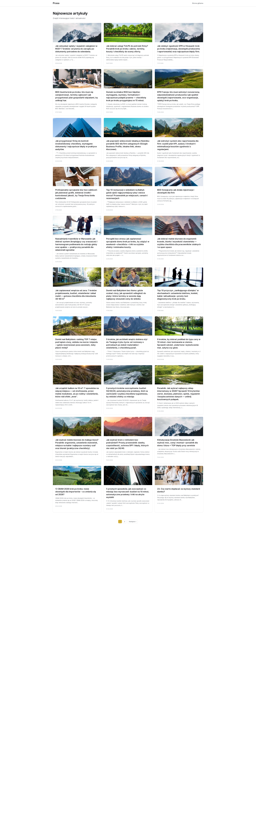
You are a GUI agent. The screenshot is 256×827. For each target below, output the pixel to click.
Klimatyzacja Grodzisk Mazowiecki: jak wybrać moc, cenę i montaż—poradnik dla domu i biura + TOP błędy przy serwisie (177, 443)
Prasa (56, 3)
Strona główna (197, 3)
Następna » (132, 521)
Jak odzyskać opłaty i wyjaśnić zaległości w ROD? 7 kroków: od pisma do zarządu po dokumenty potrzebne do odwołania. (76, 49)
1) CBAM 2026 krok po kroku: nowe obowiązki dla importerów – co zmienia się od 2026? (75, 492)
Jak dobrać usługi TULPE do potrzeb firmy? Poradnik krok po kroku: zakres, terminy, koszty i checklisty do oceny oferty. (127, 49)
